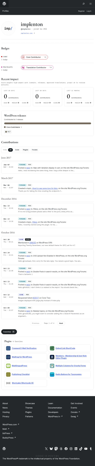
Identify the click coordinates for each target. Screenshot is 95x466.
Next (61, 323)
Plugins (25, 150)
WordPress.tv (55, 416)
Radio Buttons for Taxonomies (69, 374)
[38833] (32, 243)
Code (17, 150)
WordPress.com (10, 424)
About (5, 403)
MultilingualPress (19, 366)
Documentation (55, 407)
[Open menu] (91, 3)
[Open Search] (83, 3)
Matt (5, 429)
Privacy (5, 416)
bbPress (7, 433)
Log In (89, 11)
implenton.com (27, 33)
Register (81, 11)
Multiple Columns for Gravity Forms (71, 366)
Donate (75, 412)
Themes (29, 407)
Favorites (8, 332)
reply (28, 168)
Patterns (29, 416)
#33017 (36, 298)
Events (74, 407)
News (5, 407)
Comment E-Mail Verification (24, 348)
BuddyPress (9, 437)
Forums (34, 150)
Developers (53, 412)
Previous (35, 323)
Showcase (30, 403)
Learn (50, 403)
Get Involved (77, 403)
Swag (74, 416)
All (10, 150)
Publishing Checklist (21, 374)
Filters (34, 222)
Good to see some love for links (44, 188)
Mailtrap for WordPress (22, 357)
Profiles (5, 11)
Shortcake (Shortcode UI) (23, 383)
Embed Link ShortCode (65, 348)
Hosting (6, 412)
